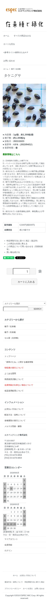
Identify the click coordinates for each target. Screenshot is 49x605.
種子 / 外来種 (10, 332)
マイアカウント (11, 539)
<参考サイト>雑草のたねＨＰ (15, 52)
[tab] (21, 125)
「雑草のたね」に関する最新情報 (18, 362)
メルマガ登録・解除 (13, 426)
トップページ (10, 356)
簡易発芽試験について (14, 379)
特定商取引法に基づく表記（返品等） (23, 241)
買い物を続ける (13, 252)
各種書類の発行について (14, 420)
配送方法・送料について (14, 415)
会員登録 (8, 545)
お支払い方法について (14, 409)
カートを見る (9, 44)
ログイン (8, 550)
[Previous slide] (6, 105)
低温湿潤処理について (14, 391)
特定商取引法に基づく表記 (34, 582)
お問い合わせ (9, 61)
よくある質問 (10, 373)
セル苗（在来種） (12, 338)
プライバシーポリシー (13, 589)
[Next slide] (42, 105)
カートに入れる (26, 281)
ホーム (6, 36)
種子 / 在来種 (16, 69)
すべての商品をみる (22, 36)
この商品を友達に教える (17, 243)
